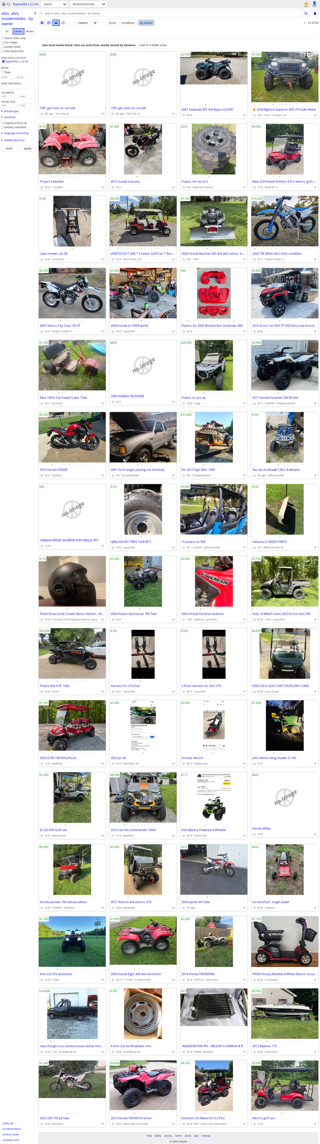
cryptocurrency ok (15, 123)
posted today (12, 47)
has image (10, 42)
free (7, 72)
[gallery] (56, 23)
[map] (63, 23)
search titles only (15, 38)
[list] (42, 23)
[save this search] (315, 13)
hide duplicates (14, 51)
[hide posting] (102, 113)
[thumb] (49, 23)
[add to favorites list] (42, 113)
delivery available (15, 127)
